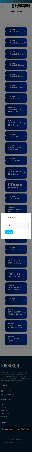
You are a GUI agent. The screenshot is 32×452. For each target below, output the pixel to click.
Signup (19, 11)
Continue (9, 232)
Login (13, 11)
